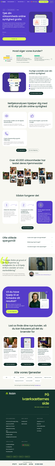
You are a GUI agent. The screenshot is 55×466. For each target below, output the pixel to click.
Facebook (26, 456)
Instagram (8, 456)
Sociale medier (9, 434)
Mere (28, 1)
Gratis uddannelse (41, 426)
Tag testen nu (22, 150)
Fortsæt (13, 38)
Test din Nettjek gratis (27, 227)
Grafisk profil (24, 421)
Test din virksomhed (11, 9)
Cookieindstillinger (10, 444)
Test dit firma (21, 1)
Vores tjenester (10, 1)
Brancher (39, 423)
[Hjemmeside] (3, 10)
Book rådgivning (44, 1)
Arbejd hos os (40, 421)
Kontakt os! (37, 385)
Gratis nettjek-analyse (37, 93)
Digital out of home (10, 426)
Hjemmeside (24, 423)
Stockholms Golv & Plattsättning (42, 274)
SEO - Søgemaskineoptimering (11, 431)
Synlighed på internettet (11, 437)
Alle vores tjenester (10, 364)
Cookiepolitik (9, 446)
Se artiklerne (44, 364)
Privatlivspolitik (9, 451)
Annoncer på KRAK (10, 423)
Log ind (51, 1)
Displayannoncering (10, 428)
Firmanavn (4, 32)
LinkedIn (14, 456)
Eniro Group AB (9, 449)
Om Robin (39, 431)
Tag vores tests (27, 364)
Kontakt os (39, 428)
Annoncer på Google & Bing (12, 421)
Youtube (20, 456)
